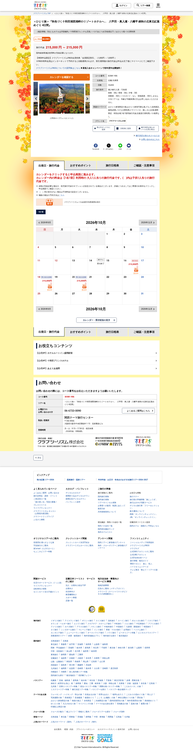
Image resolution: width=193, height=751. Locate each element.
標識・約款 (68, 729)
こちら (61, 195)
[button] (35, 98)
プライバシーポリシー (85, 729)
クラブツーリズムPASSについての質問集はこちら (58, 68)
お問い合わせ (133, 729)
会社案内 (57, 729)
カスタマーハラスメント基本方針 (111, 729)
